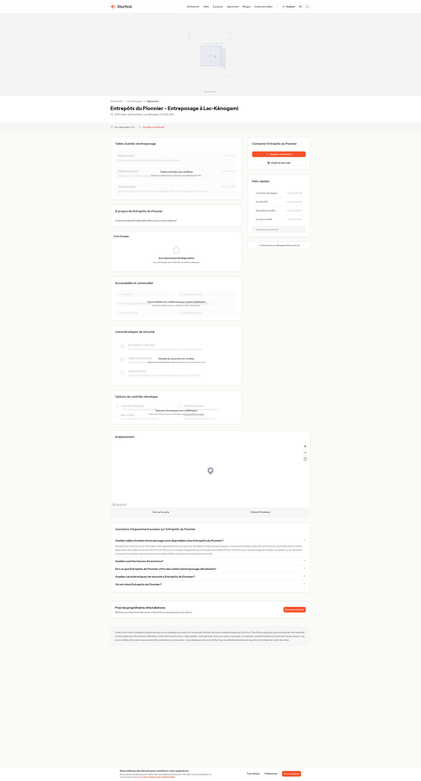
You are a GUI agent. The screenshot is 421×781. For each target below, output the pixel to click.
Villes (206, 6)
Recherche (193, 6)
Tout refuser (253, 773)
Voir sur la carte (160, 512)
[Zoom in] (305, 446)
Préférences (271, 773)
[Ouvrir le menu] (307, 6)
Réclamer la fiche (294, 609)
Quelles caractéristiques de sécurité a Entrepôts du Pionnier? (155, 576)
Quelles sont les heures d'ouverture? (139, 561)
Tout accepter (291, 773)
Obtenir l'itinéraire (260, 512)
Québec (290, 6)
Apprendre (233, 6)
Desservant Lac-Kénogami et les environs (280, 245)
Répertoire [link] (153, 101)
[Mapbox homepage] (119, 505)
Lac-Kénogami (135, 101)
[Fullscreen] (305, 459)
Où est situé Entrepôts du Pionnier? (138, 584)
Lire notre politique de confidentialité (156, 777)
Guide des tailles (263, 6)
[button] (279, 154)
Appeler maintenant (153, 127)
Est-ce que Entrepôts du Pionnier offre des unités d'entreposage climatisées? (165, 568)
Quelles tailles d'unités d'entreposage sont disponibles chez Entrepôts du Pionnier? (169, 540)
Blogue (246, 6)
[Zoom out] (305, 452)
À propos (218, 6)
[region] (210, 475)
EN (300, 6)
